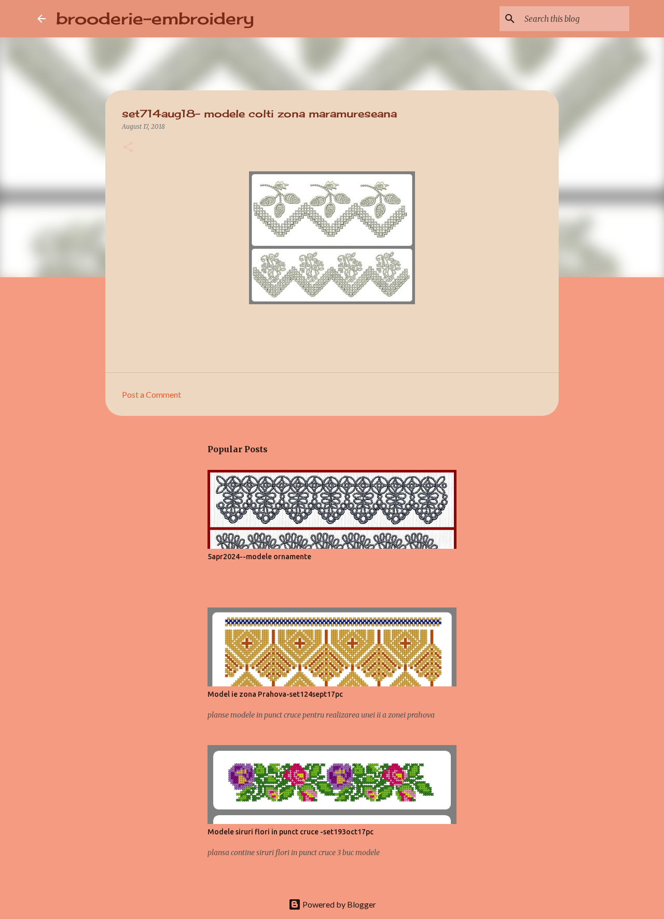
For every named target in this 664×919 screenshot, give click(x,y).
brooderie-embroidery (155, 18)
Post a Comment (151, 394)
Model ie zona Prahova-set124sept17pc (275, 694)
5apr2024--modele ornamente (259, 556)
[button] (128, 148)
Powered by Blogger (338, 904)
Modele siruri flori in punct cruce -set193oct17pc (291, 832)
